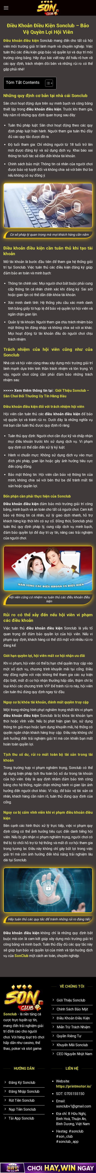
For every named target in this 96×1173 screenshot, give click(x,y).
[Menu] (6, 7)
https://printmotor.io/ (73, 1086)
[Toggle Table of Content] (47, 83)
